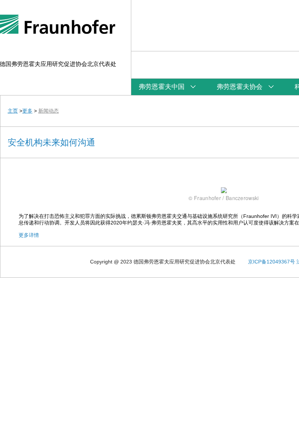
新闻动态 (48, 111)
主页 (13, 111)
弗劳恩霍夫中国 (162, 86)
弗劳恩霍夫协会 (240, 86)
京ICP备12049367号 (271, 262)
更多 (27, 111)
